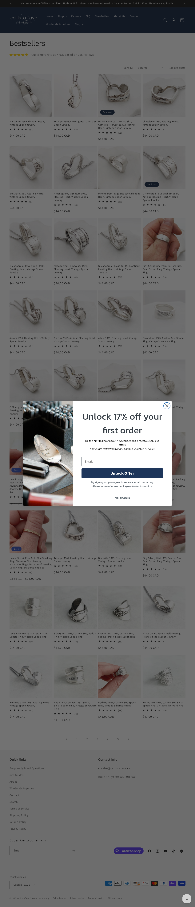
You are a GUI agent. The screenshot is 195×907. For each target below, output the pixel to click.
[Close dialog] (167, 405)
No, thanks (122, 497)
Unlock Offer (122, 473)
